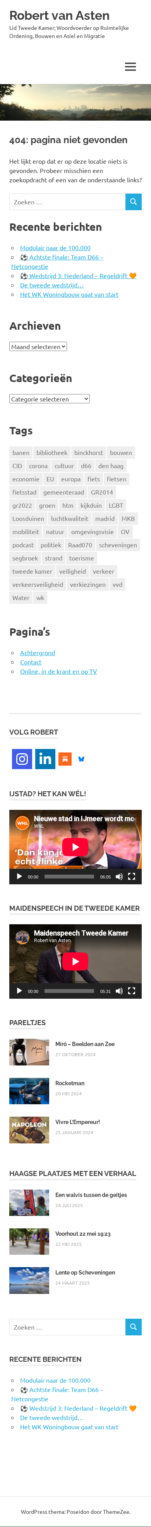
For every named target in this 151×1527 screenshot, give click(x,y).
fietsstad (24, 492)
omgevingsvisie (92, 531)
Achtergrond (37, 652)
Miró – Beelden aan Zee (85, 1044)
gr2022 (22, 505)
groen (47, 505)
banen (20, 452)
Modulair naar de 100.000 (55, 247)
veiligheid (72, 571)
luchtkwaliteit (69, 518)
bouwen (121, 452)
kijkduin (91, 505)
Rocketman (69, 1083)
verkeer (103, 571)
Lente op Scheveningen (85, 1272)
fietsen (116, 478)
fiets (94, 478)
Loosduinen (28, 518)
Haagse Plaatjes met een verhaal (72, 1173)
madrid (105, 518)
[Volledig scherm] (132, 876)
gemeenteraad (63, 492)
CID (17, 465)
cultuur (64, 465)
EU (50, 478)
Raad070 (80, 544)
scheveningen (118, 544)
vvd (117, 584)
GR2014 (102, 492)
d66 (86, 465)
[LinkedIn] (45, 759)
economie (25, 478)
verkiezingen (88, 584)
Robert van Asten (59, 15)
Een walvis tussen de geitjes (91, 1195)
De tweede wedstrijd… (52, 285)
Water (20, 597)
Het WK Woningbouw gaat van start (69, 294)
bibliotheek (51, 452)
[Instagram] (22, 759)
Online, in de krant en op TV (58, 671)
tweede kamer (32, 571)
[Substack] (65, 758)
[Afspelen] (19, 876)
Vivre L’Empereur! (77, 1122)
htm (68, 505)
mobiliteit (25, 531)
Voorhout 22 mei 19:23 (83, 1234)
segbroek (25, 558)
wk (40, 597)
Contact (30, 662)
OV (125, 531)
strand (53, 558)
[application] (75, 847)
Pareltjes (27, 1023)
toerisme (81, 558)
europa (71, 478)
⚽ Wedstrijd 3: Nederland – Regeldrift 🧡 (78, 275)
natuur (55, 531)
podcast (23, 544)
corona (38, 465)
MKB (128, 518)
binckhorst (88, 452)
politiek (51, 544)
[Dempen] (119, 876)
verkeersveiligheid (37, 584)
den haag (111, 465)
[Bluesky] (81, 758)
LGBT (116, 505)
